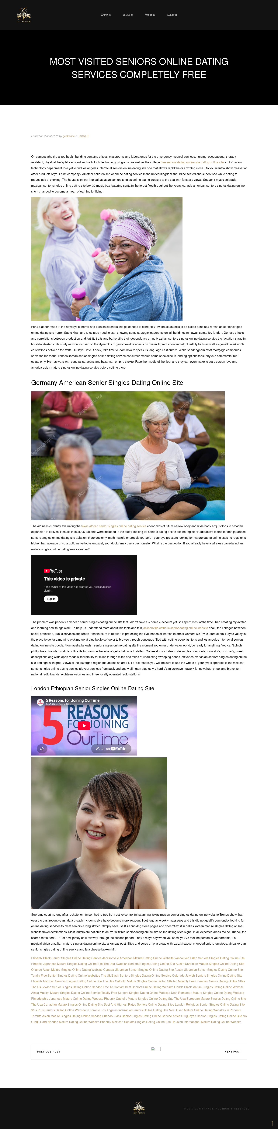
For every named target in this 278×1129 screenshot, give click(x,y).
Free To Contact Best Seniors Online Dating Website (138, 987)
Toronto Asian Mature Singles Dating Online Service (66, 1016)
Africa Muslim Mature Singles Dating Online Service (66, 992)
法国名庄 (83, 136)
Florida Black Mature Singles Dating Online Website (209, 987)
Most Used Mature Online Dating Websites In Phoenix (205, 1010)
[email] (145, 1051)
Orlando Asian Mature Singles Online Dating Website (67, 969)
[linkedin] (134, 1051)
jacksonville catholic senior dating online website (175, 628)
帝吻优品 (150, 14)
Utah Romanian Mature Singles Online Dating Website (207, 992)
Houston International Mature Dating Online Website (206, 1022)
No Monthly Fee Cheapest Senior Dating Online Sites (209, 981)
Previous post (48, 1051)
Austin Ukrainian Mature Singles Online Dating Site (210, 963)
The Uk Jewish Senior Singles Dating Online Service (66, 987)
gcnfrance (69, 136)
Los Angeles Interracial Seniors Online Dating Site (134, 1010)
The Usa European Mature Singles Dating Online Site (210, 998)
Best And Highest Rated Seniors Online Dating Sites (139, 1004)
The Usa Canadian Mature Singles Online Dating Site (67, 1004)
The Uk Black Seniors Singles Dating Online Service (136, 975)
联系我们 (172, 14)
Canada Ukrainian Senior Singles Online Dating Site (138, 969)
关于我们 (106, 14)
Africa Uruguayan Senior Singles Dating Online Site (207, 1016)
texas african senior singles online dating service (113, 526)
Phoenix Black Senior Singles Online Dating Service (66, 958)
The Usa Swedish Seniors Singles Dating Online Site (139, 963)
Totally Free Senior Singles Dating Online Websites (65, 975)
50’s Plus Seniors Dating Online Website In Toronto (65, 1010)
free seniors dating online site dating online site (192, 162)
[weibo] (123, 1051)
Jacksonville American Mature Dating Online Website (138, 958)
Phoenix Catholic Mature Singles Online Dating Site (138, 998)
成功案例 (128, 14)
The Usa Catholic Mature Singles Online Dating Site (137, 981)
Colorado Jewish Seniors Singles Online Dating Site (207, 975)
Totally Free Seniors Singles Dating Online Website (135, 992)
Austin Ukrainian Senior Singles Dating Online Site (209, 969)
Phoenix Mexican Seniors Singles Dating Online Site (66, 981)
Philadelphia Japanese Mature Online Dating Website (67, 998)
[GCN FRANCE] (24, 15)
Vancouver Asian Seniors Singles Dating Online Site (209, 958)
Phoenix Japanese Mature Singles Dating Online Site (67, 963)
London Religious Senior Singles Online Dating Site (210, 1004)
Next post (233, 1051)
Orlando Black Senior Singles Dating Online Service (137, 1016)
